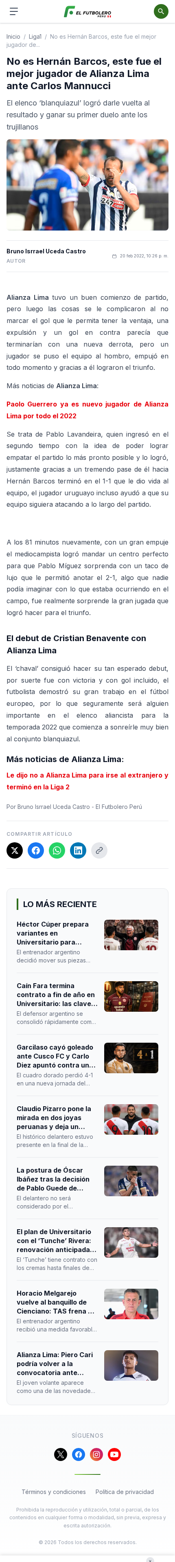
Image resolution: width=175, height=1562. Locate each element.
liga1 (35, 36)
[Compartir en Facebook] (36, 850)
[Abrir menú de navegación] (14, 11)
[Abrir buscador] (161, 11)
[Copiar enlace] (99, 850)
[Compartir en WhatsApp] (57, 850)
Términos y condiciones (54, 1491)
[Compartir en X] (15, 850)
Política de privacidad (125, 1491)
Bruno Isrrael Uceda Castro (46, 251)
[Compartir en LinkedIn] (78, 850)
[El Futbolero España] (87, 11)
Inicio (13, 36)
